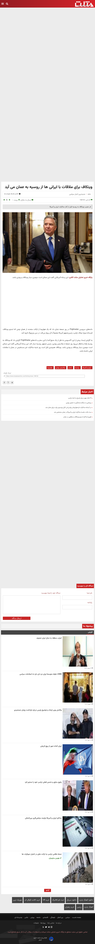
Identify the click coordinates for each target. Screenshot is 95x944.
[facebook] (4, 382)
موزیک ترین (17, 900)
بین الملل (60, 917)
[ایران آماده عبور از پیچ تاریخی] (78, 759)
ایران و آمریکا (87, 367)
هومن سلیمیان (54, 858)
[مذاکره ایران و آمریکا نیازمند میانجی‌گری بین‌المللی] (78, 831)
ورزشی (32, 917)
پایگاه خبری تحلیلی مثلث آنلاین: (80, 277)
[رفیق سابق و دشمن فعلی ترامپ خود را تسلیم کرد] (78, 795)
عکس (26, 917)
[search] (7, 4)
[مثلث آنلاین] (84, 4)
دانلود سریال (71, 900)
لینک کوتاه (7, 373)
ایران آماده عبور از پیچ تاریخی (51, 746)
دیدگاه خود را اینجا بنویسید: (50, 593)
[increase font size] (9, 200)
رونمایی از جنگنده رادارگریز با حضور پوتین (78, 403)
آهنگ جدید (88, 907)
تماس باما (50, 923)
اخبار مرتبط (87, 392)
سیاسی (67, 917)
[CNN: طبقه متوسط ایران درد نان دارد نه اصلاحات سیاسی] (78, 687)
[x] (8, 382)
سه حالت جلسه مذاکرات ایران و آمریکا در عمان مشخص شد (72, 412)
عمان (70, 367)
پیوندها (43, 923)
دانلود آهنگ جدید (86, 900)
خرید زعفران (69, 907)
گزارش (90, 632)
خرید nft (46, 900)
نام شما (89, 593)
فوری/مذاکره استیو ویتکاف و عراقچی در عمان (77, 417)
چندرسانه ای (19, 917)
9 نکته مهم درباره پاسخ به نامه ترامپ (79, 398)
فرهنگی (52, 917)
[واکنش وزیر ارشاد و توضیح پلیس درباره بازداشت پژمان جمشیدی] (78, 723)
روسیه (77, 367)
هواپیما (49, 367)
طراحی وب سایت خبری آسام (40, 939)
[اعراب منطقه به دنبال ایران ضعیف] (78, 651)
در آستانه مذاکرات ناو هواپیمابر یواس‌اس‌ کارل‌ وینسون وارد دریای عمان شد (68, 407)
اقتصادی (45, 917)
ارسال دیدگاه (16, 618)
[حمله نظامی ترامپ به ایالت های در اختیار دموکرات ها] (78, 867)
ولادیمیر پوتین (60, 367)
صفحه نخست (76, 917)
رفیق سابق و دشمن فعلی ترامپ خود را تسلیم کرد (43, 782)
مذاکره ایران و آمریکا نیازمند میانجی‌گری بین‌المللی (43, 818)
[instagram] (51, 927)
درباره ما (58, 923)
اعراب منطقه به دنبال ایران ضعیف (49, 638)
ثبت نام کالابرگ (58, 900)
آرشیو (47, 890)
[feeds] (43, 927)
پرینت (15, 200)
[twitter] (46, 927)
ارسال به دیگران (26, 200)
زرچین (79, 907)
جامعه (38, 917)
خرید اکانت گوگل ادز (32, 900)
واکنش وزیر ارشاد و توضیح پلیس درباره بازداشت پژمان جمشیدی (38, 710)
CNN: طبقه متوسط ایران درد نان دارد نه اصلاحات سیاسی (41, 674)
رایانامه (89, 602)
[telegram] (12, 382)
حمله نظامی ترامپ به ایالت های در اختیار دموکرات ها (42, 854)
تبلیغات (36, 923)
